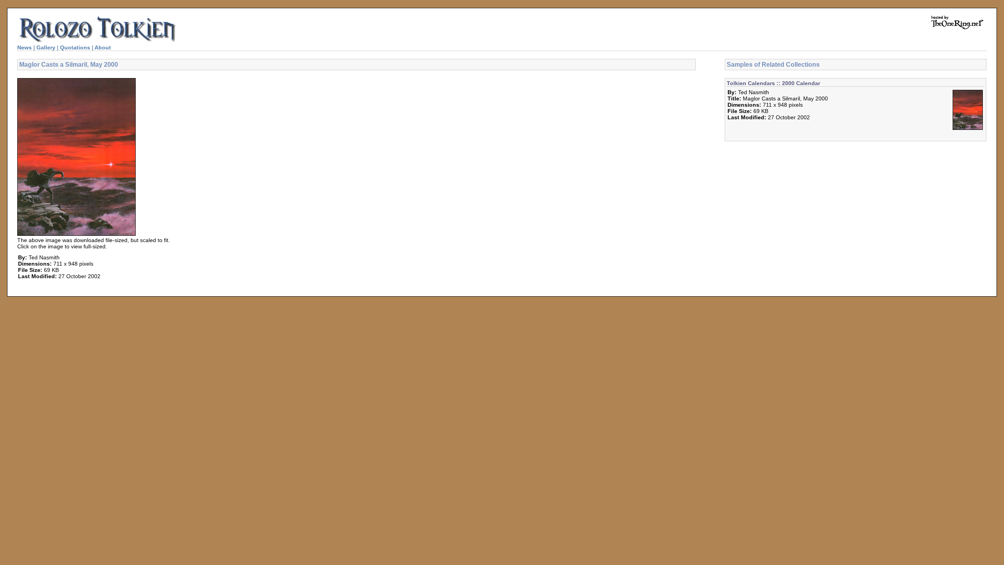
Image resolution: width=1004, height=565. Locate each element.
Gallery (45, 47)
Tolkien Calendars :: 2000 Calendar (773, 83)
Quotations (75, 47)
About (103, 47)
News (24, 47)
